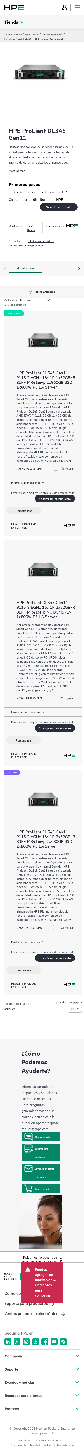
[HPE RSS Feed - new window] (63, 1341)
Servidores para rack (52, 34)
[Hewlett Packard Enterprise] (14, 7)
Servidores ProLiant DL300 (17, 38)
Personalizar (24, 510)
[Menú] (77, 7)
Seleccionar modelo (58, 207)
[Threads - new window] (35, 1341)
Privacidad (25, 1440)
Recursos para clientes (23, 1395)
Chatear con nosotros (41, 241)
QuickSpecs (15, 225)
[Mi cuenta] (64, 7)
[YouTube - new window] (54, 1341)
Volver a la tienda (13, 34)
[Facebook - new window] (44, 1341)
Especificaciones (54, 225)
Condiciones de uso (48, 1440)
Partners (12, 1409)
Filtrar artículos (44, 291)
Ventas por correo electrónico (31, 1313)
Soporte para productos (41, 1153)
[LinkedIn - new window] (7, 1341)
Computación (32, 34)
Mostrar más (17, 170)
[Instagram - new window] (26, 1341)
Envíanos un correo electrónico (44, 1173)
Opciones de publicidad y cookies (31, 1445)
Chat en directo (42, 1136)
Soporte (11, 1369)
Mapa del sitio (65, 1445)
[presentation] (79, 268)
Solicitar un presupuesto (55, 498)
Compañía (13, 1356)
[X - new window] (17, 1341)
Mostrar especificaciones (25, 482)
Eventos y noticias (20, 1382)
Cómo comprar (42, 1188)
